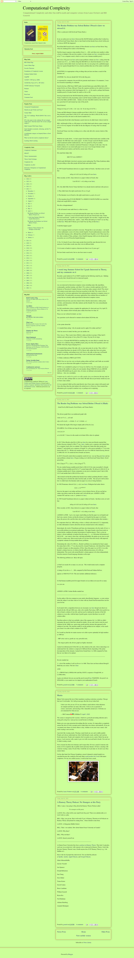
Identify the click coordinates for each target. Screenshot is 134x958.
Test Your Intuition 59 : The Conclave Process (37, 368)
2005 (27, 280)
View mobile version (83, 935)
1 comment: (79, 393)
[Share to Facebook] (95, 259)
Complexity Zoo (28, 162)
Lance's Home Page (29, 65)
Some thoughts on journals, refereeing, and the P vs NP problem (37, 129)
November (31, 193)
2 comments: (80, 259)
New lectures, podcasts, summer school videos (37, 362)
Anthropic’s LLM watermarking (34, 339)
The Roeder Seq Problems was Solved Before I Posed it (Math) (82, 403)
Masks (60, 695)
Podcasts (26, 88)
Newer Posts (61, 932)
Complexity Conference (30, 150)
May (29, 208)
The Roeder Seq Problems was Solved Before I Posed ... (37, 222)
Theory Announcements (30, 156)
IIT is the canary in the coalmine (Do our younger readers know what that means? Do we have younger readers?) (37, 121)
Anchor (66, 857)
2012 (27, 263)
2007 (27, 275)
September (31, 198)
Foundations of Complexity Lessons (33, 71)
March (30, 232)
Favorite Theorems (29, 68)
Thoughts (28, 316)
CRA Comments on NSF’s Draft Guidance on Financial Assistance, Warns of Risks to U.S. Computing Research (37, 309)
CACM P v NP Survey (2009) (32, 80)
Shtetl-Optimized (31, 337)
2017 (27, 250)
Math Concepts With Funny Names (33, 126)
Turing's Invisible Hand (32, 360)
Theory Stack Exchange (30, 159)
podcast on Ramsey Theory (88, 845)
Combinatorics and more (33, 367)
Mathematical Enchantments (34, 354)
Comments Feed (28, 97)
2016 (27, 253)
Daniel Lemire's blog (32, 298)
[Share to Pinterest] (97, 259)
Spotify (61, 857)
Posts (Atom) (87, 942)
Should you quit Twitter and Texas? (33, 110)
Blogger (70, 954)
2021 (27, 240)
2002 (27, 288)
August (30, 201)
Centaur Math (27, 113)
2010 (27, 268)
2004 (27, 283)
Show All (49, 372)
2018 (27, 248)
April (29, 211)
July (29, 203)
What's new (29, 322)
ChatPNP (26, 77)
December (30, 191)
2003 (27, 285)
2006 (27, 278)
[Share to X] (94, 259)
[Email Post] (86, 259)
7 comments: (80, 685)
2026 (27, 179)
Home (83, 932)
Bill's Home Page (28, 62)
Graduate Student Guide (30, 74)
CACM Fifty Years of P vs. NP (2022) (34, 83)
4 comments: (80, 924)
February (30, 235)
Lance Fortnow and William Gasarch (36, 382)
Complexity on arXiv (29, 165)
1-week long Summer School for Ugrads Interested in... (36, 218)
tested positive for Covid (92, 756)
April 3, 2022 (86, 714)
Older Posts (106, 932)
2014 (27, 258)
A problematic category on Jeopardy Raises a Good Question (37, 134)
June (29, 206)
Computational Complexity (46, 8)
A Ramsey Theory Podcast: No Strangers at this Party (79, 802)
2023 (27, 186)
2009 (27, 270)
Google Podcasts (86, 857)
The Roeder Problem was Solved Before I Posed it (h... (36, 214)
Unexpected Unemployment (31, 107)
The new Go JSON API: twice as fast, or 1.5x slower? (37, 300)
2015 (27, 255)
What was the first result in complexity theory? (36, 138)
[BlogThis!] (92, 259)
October (30, 196)
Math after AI (29, 332)
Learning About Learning (31, 141)
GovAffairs (29, 306)
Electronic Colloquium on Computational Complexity (35, 168)
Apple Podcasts (73, 857)
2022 (27, 189)
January (30, 237)
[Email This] (90, 259)
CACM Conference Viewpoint (32, 86)
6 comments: (84, 791)
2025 (27, 181)
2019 (27, 245)
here (73, 39)
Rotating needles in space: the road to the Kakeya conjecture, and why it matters (36, 324)
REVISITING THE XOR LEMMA (34, 317)
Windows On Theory (32, 331)
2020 (27, 243)
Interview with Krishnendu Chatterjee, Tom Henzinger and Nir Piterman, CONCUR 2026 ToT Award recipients (37, 346)
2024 (27, 184)
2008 (27, 273)
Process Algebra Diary (32, 344)
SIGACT (26, 153)
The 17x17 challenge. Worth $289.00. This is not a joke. (37, 116)
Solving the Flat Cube (31, 355)
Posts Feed (27, 94)
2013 (27, 260)
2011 (27, 265)
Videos (26, 91)
